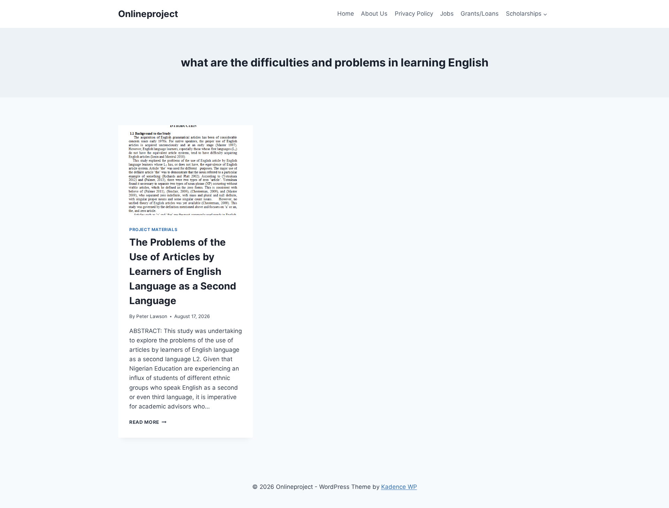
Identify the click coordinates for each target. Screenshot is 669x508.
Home (345, 13)
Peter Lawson (151, 316)
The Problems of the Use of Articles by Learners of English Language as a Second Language (182, 271)
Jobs (447, 13)
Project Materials (153, 229)
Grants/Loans (480, 13)
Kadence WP (399, 486)
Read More (148, 422)
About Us (374, 13)
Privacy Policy (414, 13)
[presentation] (185, 170)
